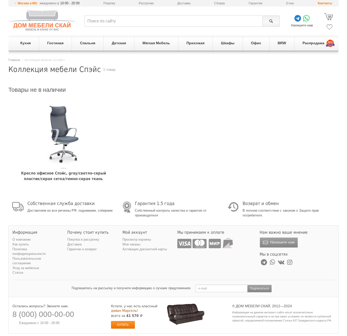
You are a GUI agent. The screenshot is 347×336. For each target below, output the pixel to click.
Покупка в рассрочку (83, 239)
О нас (290, 3)
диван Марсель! (124, 311)
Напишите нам (282, 242)
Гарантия (255, 3)
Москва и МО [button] (27, 3)
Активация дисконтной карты (144, 249)
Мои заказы (131, 244)
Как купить (20, 244)
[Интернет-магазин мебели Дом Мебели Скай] (42, 20)
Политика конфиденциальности (28, 251)
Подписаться (259, 288)
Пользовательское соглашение (26, 261)
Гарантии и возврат (82, 249)
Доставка (184, 3)
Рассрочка (146, 3)
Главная (14, 60)
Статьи (17, 272)
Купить (123, 325)
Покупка (109, 3)
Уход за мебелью (25, 268)
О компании (21, 239)
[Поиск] (270, 21)
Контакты (325, 3)
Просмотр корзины (136, 239)
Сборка (219, 3)
